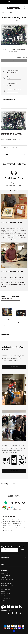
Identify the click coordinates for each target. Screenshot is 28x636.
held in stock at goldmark (14, 79)
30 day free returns (12, 92)
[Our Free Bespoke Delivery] (14, 206)
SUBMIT (22, 549)
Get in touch (10, 85)
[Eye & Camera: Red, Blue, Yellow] (21, 313)
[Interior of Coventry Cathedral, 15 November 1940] (7, 312)
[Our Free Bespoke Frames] (14, 255)
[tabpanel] (14, 179)
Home (2, 12)
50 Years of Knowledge (14, 1)
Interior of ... (7, 323)
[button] (3, 7)
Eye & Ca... (21, 323)
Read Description (13, 51)
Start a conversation (12, 72)
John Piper (15, 20)
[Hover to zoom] (14, 34)
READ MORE (14, 366)
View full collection (6, 298)
